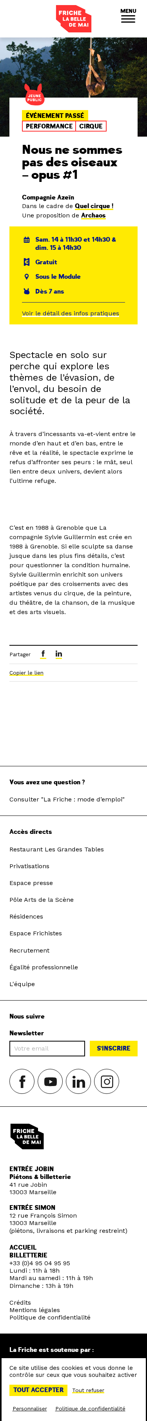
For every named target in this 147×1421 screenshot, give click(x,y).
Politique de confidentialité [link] (90, 1408)
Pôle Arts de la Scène (41, 899)
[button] (128, 18)
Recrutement (29, 950)
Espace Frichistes (35, 933)
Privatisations (29, 866)
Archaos (93, 215)
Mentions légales (34, 1310)
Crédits (20, 1302)
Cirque (91, 126)
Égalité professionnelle (43, 967)
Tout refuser (88, 1390)
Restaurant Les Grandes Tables (56, 849)
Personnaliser (30, 1408)
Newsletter (26, 1033)
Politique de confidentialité (50, 1317)
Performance (49, 126)
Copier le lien (26, 673)
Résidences (26, 916)
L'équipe (22, 984)
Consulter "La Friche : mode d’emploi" (67, 799)
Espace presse (31, 883)
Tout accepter (38, 1390)
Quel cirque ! (94, 206)
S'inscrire (114, 1048)
